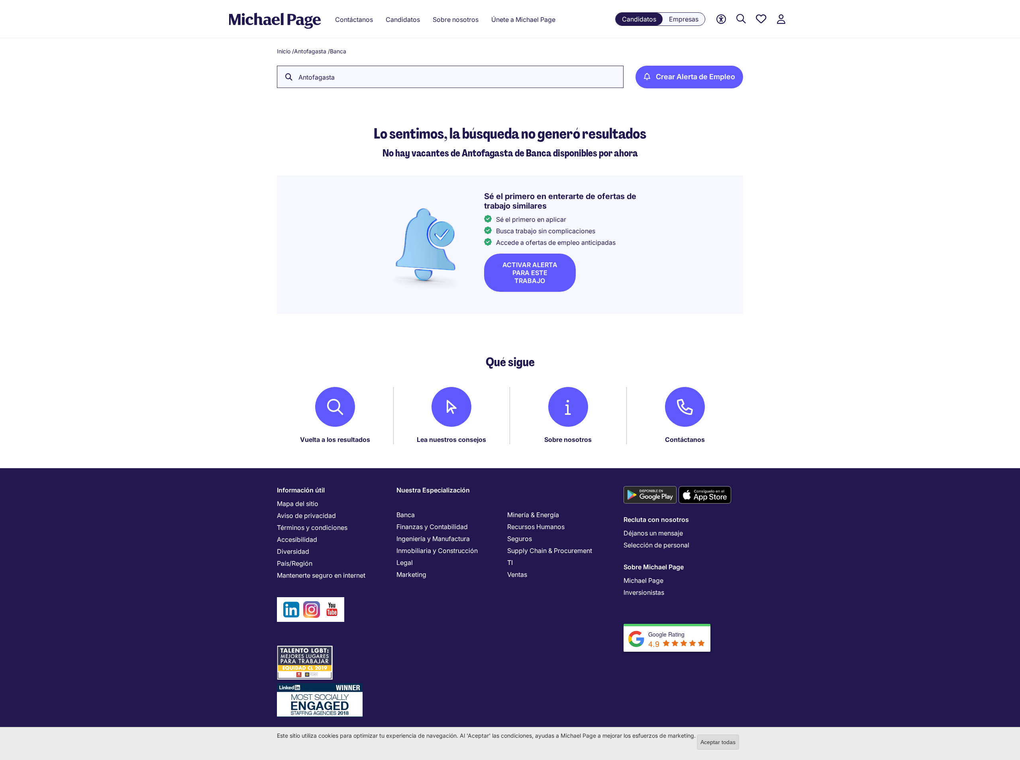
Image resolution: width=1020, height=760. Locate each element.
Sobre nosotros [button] (456, 19)
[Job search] (741, 19)
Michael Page (643, 580)
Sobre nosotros (568, 439)
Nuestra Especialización (433, 490)
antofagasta (316, 77)
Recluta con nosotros (656, 520)
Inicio (283, 51)
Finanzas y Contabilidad (432, 527)
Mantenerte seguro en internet (321, 575)
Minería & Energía (533, 515)
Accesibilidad (297, 539)
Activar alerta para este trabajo (529, 273)
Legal (404, 563)
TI (510, 563)
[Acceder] (781, 19)
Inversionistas (644, 592)
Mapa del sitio (297, 504)
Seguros (519, 539)
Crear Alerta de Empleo (695, 76)
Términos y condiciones (312, 527)
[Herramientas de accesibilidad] (721, 19)
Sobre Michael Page (654, 567)
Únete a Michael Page (523, 19)
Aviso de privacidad (306, 516)
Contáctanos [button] (354, 19)
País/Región (294, 563)
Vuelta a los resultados (335, 439)
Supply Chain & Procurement (549, 551)
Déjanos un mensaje (653, 533)
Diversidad (293, 551)
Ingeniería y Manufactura (433, 539)
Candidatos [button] (403, 19)
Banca (405, 515)
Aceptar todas (718, 742)
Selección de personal (656, 545)
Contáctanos (685, 439)
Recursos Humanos (536, 527)
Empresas (683, 19)
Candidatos (639, 19)
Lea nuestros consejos (451, 439)
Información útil (301, 490)
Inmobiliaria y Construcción (437, 551)
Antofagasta (310, 51)
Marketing (411, 574)
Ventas (517, 574)
